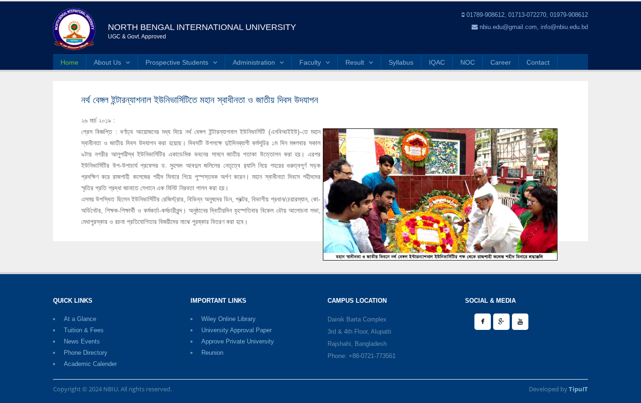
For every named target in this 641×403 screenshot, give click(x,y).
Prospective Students (176, 62)
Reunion (212, 352)
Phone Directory (85, 352)
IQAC (437, 62)
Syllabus (401, 62)
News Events (82, 341)
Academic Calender (90, 363)
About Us (107, 62)
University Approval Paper (236, 330)
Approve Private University (237, 341)
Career (500, 62)
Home (69, 62)
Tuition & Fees (84, 330)
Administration (254, 62)
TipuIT (578, 389)
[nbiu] (74, 28)
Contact (538, 62)
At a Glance (80, 318)
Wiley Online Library (228, 318)
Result (354, 62)
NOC (467, 62)
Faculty (310, 62)
